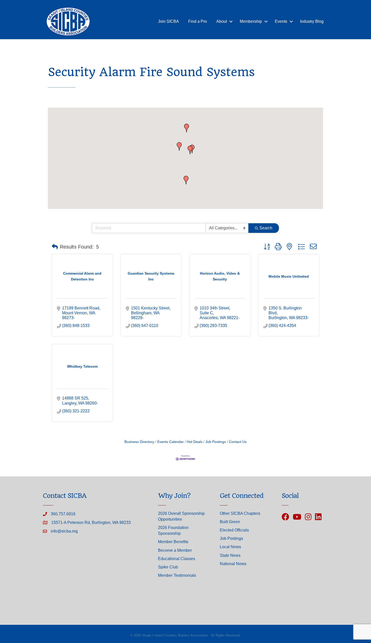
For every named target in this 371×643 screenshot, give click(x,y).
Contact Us (238, 442)
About (221, 21)
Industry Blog (312, 21)
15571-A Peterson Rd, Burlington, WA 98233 (91, 522)
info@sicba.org (64, 531)
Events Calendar (170, 442)
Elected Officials (234, 530)
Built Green (230, 522)
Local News (230, 547)
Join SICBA (168, 21)
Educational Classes (176, 559)
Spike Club (168, 567)
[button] (190, 150)
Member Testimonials (177, 575)
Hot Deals (194, 442)
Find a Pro (197, 21)
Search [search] (265, 228)
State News (230, 555)
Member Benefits (173, 542)
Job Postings (215, 442)
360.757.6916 (63, 514)
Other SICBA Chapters (240, 513)
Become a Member (175, 550)
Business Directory (139, 442)
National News (233, 564)
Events (281, 21)
